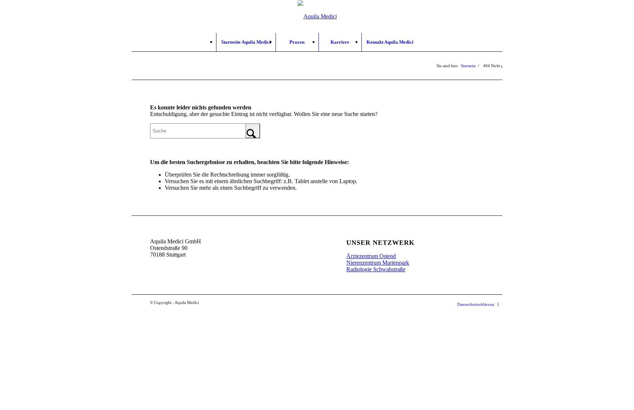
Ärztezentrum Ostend (371, 256)
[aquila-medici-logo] (317, 16)
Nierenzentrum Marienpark (377, 263)
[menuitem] (246, 42)
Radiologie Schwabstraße (375, 269)
